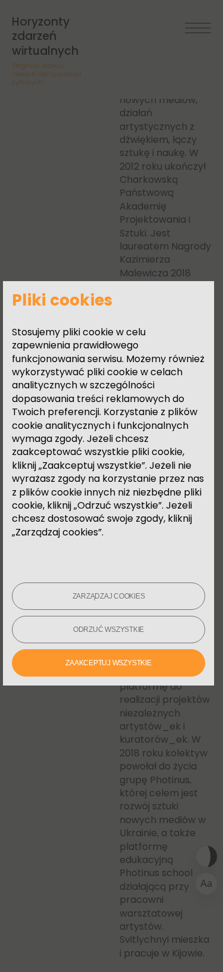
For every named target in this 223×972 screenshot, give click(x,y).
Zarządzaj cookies (109, 596)
